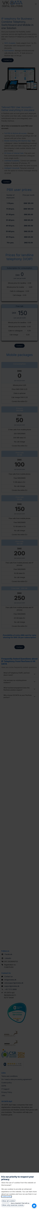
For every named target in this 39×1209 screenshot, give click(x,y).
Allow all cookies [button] (8, 1201)
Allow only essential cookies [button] (12, 1205)
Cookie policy (6, 1196)
